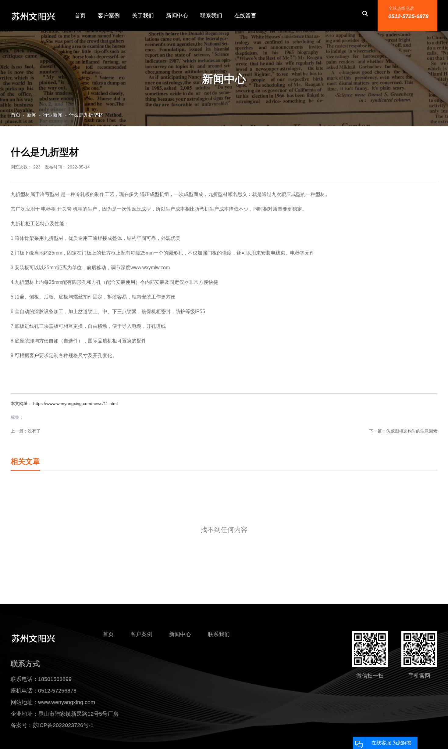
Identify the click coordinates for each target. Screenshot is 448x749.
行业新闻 (52, 115)
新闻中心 (177, 16)
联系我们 (211, 16)
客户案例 (109, 16)
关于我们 (143, 16)
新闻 (32, 115)
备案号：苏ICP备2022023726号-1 (52, 725)
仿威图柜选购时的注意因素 (411, 431)
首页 (80, 16)
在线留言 (245, 16)
